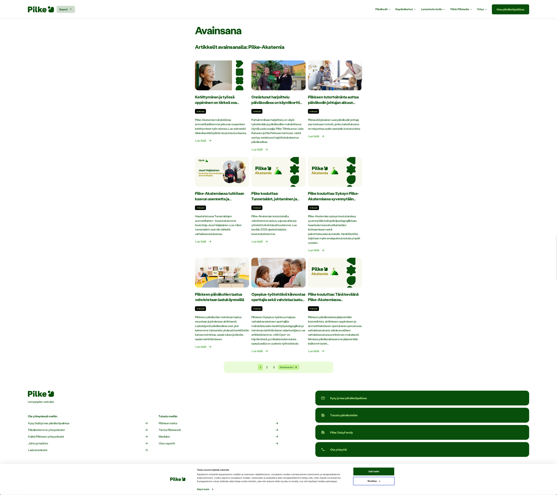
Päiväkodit (381, 9)
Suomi (63, 9)
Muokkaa (372, 481)
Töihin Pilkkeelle (459, 9)
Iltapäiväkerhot (404, 9)
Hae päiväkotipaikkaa (510, 9)
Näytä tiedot (203, 489)
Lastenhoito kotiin (431, 9)
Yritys (480, 9)
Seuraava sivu (286, 367)
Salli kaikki (373, 471)
